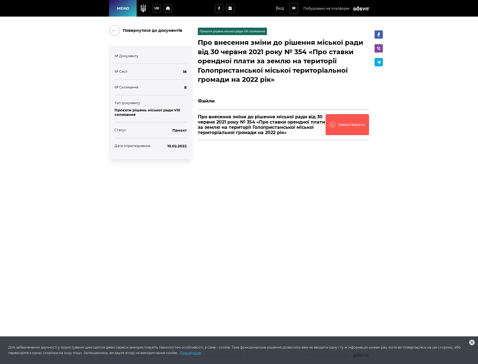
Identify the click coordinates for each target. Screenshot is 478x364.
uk (156, 8)
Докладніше (190, 353)
